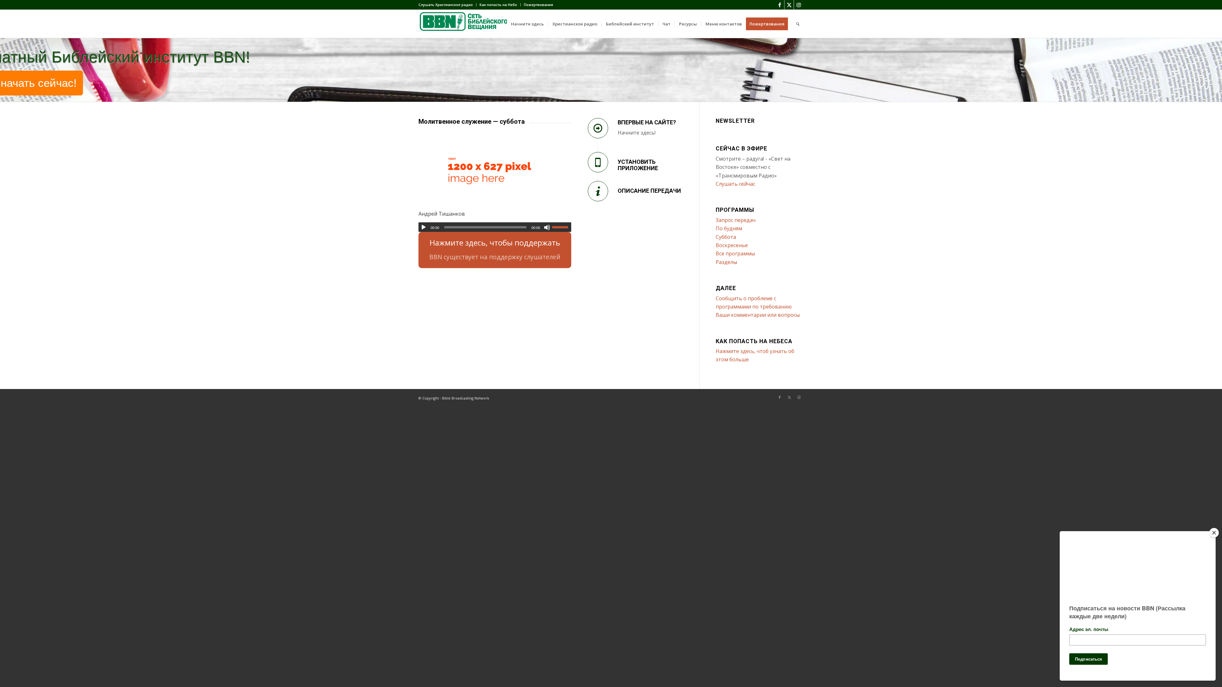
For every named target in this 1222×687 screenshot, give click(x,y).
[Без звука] (547, 227)
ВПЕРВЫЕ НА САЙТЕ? (647, 122)
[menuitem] (447, 4)
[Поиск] (798, 24)
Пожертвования (538, 4)
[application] (494, 227)
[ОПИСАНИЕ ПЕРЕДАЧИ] (598, 191)
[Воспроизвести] (423, 227)
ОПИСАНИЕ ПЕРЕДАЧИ (649, 190)
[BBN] (466, 24)
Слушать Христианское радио (445, 4)
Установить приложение (638, 164)
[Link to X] (789, 5)
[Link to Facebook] (779, 5)
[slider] (561, 227)
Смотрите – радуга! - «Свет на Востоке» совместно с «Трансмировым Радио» (753, 167)
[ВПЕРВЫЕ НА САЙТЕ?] (598, 128)
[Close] (1214, 533)
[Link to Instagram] (799, 5)
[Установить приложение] (598, 162)
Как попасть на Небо (498, 4)
